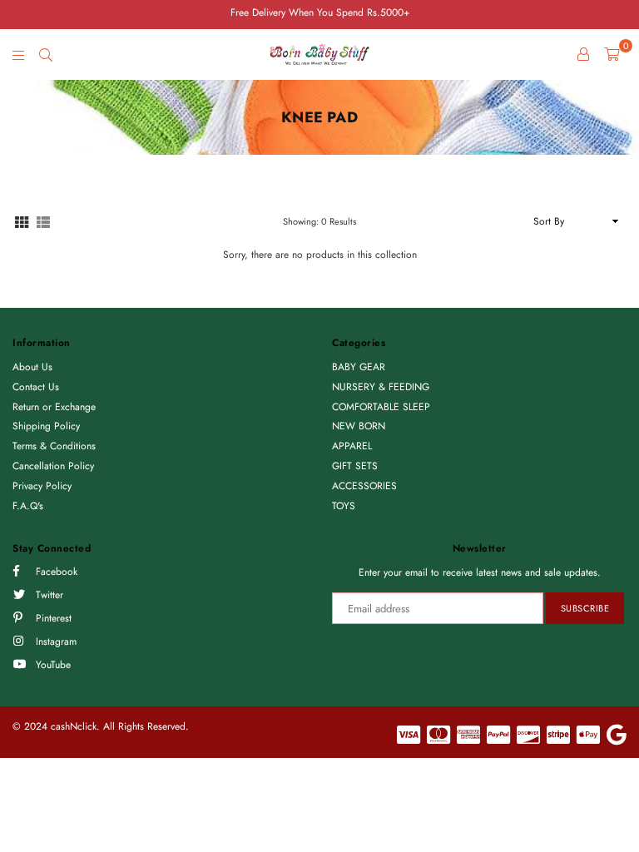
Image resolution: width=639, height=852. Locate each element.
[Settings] (583, 54)
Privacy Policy (42, 485)
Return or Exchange (54, 406)
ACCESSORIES (364, 485)
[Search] (46, 54)
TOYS (343, 505)
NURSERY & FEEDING (380, 386)
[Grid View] (21, 221)
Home (25, 168)
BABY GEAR (358, 366)
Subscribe (585, 608)
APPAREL (352, 445)
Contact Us (35, 386)
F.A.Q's (27, 505)
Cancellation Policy (53, 465)
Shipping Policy (46, 426)
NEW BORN (358, 426)
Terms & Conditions (54, 445)
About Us (32, 366)
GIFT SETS (355, 465)
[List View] (43, 221)
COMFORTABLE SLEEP (381, 406)
